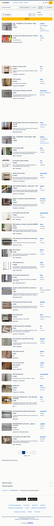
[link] (6, 2)
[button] (45, 2)
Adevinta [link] (30, 511)
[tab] (30, 14)
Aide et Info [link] (15, 2)
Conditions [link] (21, 2)
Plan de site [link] (37, 511)
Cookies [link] (27, 508)
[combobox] (9, 7)
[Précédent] (20, 452)
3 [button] (30, 452)
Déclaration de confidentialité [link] (15, 508)
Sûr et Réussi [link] (26, 505)
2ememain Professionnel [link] (15, 505)
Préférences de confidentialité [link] (38, 508)
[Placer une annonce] (51, 2)
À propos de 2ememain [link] (19, 511)
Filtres (28, 19)
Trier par (39, 12)
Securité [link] (26, 2)
